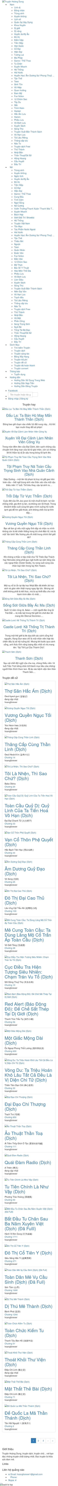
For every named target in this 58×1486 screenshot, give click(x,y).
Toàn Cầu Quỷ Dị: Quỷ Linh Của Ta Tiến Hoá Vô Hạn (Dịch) (27, 810)
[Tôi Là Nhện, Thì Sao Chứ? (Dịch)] (29, 766)
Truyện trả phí (21, 359)
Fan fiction (19, 96)
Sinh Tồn (18, 84)
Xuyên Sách (19, 125)
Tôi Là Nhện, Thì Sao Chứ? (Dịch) (29, 578)
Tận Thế (18, 78)
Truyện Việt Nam (22, 223)
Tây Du (17, 102)
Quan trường (20, 90)
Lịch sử (17, 19)
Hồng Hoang (20, 158)
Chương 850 (10, 1117)
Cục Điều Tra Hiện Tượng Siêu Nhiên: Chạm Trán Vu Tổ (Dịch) (29, 972)
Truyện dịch (20, 350)
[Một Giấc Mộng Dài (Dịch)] (29, 1030)
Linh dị (17, 7)
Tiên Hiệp (18, 42)
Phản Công (19, 321)
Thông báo (15, 371)
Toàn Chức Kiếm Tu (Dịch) (24, 1332)
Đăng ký (24, 398)
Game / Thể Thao (22, 60)
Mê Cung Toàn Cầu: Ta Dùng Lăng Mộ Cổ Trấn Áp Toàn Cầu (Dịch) (28, 935)
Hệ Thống (18, 69)
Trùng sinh (19, 13)
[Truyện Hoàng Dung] (29, 1)
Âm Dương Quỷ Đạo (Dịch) (25, 871)
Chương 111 (10, 1146)
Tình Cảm (18, 199)
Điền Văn (18, 258)
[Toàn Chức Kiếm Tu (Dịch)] (29, 1323)
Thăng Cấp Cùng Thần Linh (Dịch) (29, 549)
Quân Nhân (19, 250)
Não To (17, 143)
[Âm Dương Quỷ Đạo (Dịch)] (29, 861)
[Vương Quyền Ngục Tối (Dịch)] (29, 708)
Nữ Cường (19, 205)
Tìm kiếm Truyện (22, 347)
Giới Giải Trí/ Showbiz (24, 217)
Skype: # (12, 1480)
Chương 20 (10, 786)
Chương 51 (10, 1343)
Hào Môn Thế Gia (22, 270)
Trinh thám (19, 108)
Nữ (11, 167)
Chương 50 (10, 1199)
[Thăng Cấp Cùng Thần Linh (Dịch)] (29, 737)
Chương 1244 (11, 1314)
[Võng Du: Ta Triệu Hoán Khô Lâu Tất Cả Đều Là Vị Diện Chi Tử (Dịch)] (29, 1062)
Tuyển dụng (20, 374)
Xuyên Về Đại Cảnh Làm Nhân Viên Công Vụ (29, 439)
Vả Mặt (17, 318)
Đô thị (17, 37)
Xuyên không (20, 16)
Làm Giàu (18, 279)
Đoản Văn (18, 252)
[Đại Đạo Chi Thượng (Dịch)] (29, 1097)
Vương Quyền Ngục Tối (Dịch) (29, 523)
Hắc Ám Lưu (20, 113)
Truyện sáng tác (22, 353)
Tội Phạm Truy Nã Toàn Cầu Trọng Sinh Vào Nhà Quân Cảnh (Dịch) (29, 470)
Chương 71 (10, 1396)
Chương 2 (9, 1426)
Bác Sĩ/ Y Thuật (21, 267)
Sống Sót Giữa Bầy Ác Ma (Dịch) (29, 605)
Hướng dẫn (15, 377)
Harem (17, 116)
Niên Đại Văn (20, 291)
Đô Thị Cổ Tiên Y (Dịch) (28, 1252)
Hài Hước (18, 72)
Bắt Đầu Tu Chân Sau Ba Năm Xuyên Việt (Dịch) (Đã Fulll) (26, 1223)
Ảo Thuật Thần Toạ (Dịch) (24, 1135)
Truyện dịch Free (22, 146)
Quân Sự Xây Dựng (23, 22)
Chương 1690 (11, 1290)
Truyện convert (21, 368)
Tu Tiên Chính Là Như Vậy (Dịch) (26, 1189)
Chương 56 (10, 1021)
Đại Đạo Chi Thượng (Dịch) (25, 1106)
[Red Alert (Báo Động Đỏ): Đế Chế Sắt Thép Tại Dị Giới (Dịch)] (29, 995)
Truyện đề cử (20, 362)
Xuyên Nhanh (20, 66)
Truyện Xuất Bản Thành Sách (28, 131)
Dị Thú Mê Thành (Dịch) (28, 1306)
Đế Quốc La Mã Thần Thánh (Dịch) (26, 1415)
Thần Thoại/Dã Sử (23, 155)
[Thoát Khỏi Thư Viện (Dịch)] (29, 1352)
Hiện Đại (18, 51)
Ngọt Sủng (19, 202)
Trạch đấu (19, 297)
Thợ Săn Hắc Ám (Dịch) (28, 691)
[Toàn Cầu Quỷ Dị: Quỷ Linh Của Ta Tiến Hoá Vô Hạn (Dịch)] (29, 797)
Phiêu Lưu (19, 119)
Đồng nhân (19, 10)
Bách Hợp (18, 214)
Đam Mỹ (18, 93)
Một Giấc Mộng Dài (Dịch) (24, 1040)
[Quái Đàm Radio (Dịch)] (29, 1155)
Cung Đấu (19, 196)
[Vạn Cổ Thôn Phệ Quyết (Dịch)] (29, 832)
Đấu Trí (17, 164)
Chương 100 (10, 911)
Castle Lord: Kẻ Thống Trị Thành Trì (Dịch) (29, 628)
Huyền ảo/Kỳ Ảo (21, 34)
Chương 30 (10, 1088)
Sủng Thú (18, 128)
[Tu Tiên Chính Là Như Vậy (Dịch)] (29, 1179)
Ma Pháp (18, 57)
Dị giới (17, 28)
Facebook (13, 390)
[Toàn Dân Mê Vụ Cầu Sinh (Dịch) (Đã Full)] (29, 1270)
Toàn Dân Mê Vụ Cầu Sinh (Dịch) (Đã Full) (26, 1279)
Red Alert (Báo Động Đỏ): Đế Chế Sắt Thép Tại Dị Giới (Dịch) (27, 1009)
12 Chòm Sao (20, 99)
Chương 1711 (11, 1236)
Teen (16, 81)
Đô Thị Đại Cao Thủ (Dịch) (24, 900)
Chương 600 (10, 1051)
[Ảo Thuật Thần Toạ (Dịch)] (29, 1126)
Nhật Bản (18, 152)
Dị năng (17, 31)
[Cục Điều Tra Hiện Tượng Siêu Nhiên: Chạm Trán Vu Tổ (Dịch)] (29, 958)
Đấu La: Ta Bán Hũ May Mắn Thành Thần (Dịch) (29, 417)
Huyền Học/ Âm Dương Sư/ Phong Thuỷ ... (34, 75)
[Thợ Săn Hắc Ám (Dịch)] (29, 683)
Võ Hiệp (18, 87)
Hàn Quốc (19, 45)
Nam (12, 4)
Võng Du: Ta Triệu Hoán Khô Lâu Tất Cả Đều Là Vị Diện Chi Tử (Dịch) (28, 1075)
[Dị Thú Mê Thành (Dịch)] (29, 1299)
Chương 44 (10, 852)
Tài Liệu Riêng (21, 137)
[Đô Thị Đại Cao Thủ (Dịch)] (29, 890)
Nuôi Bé (18, 326)
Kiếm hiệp (18, 39)
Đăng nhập (13, 398)
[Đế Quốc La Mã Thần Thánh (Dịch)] (29, 1405)
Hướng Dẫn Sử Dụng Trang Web (30, 380)
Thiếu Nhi (18, 241)
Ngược (17, 244)
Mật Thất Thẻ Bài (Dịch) (28, 1388)
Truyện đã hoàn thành (25, 365)
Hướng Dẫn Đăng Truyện (26, 386)
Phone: (13, 1477)
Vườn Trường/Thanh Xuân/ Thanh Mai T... (34, 208)
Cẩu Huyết (19, 161)
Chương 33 (10, 823)
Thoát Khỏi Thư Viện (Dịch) (25, 1362)
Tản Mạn (18, 226)
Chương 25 (10, 881)
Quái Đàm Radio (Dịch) (28, 1162)
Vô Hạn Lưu (19, 134)
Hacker (17, 110)
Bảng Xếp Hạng (22, 356)
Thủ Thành (19, 149)
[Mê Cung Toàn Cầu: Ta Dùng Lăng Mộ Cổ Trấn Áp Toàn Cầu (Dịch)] (29, 921)
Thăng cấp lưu (21, 140)
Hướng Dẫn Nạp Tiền (24, 383)
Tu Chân (18, 63)
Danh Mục (15, 344)
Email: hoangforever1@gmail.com (27, 1474)
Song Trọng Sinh (22, 323)
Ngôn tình (18, 176)
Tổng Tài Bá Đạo (22, 329)
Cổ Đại (17, 48)
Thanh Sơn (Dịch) (29, 658)
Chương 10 (10, 984)
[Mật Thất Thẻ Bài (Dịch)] (29, 1381)
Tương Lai (19, 54)
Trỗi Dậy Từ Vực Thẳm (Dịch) (29, 495)
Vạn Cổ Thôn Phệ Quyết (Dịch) (29, 842)
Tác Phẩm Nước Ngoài (24, 229)
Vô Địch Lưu (20, 122)
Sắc (16, 105)
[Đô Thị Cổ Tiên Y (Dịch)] (29, 1245)
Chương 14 (10, 757)
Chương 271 (10, 1261)
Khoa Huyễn (20, 25)
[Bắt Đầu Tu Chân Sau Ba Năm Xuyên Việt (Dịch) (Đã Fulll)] (29, 1210)
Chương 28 (10, 947)
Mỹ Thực (18, 264)
